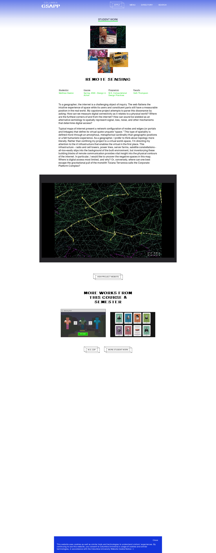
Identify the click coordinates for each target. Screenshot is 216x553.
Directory (147, 5)
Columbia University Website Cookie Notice (111, 549)
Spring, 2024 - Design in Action (95, 94)
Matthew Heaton (66, 93)
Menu (133, 5)
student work (108, 19)
